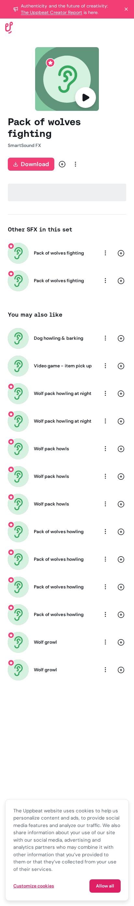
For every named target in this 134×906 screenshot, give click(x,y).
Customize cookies (33, 886)
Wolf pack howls (51, 449)
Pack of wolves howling (59, 531)
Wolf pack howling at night (62, 393)
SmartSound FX (24, 145)
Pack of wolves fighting (59, 253)
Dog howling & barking (58, 338)
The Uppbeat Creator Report (51, 12)
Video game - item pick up (63, 366)
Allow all (105, 886)
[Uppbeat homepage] (9, 27)
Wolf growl (45, 642)
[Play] (85, 97)
